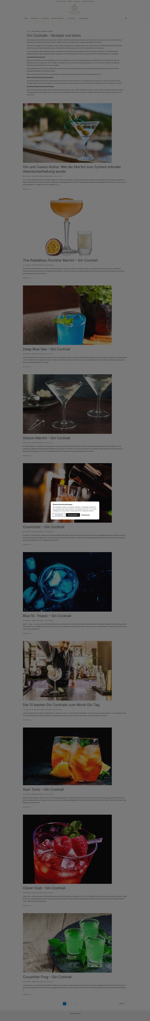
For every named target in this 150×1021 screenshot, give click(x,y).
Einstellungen (85, 515)
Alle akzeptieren (73, 515)
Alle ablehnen (59, 515)
